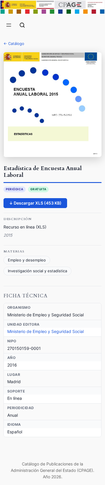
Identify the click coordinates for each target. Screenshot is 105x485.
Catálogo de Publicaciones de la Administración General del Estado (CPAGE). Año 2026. (52, 470)
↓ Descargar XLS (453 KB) (35, 202)
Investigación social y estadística (37, 271)
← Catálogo (14, 43)
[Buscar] (22, 25)
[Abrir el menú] (8, 25)
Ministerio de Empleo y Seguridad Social (45, 331)
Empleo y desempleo (27, 260)
